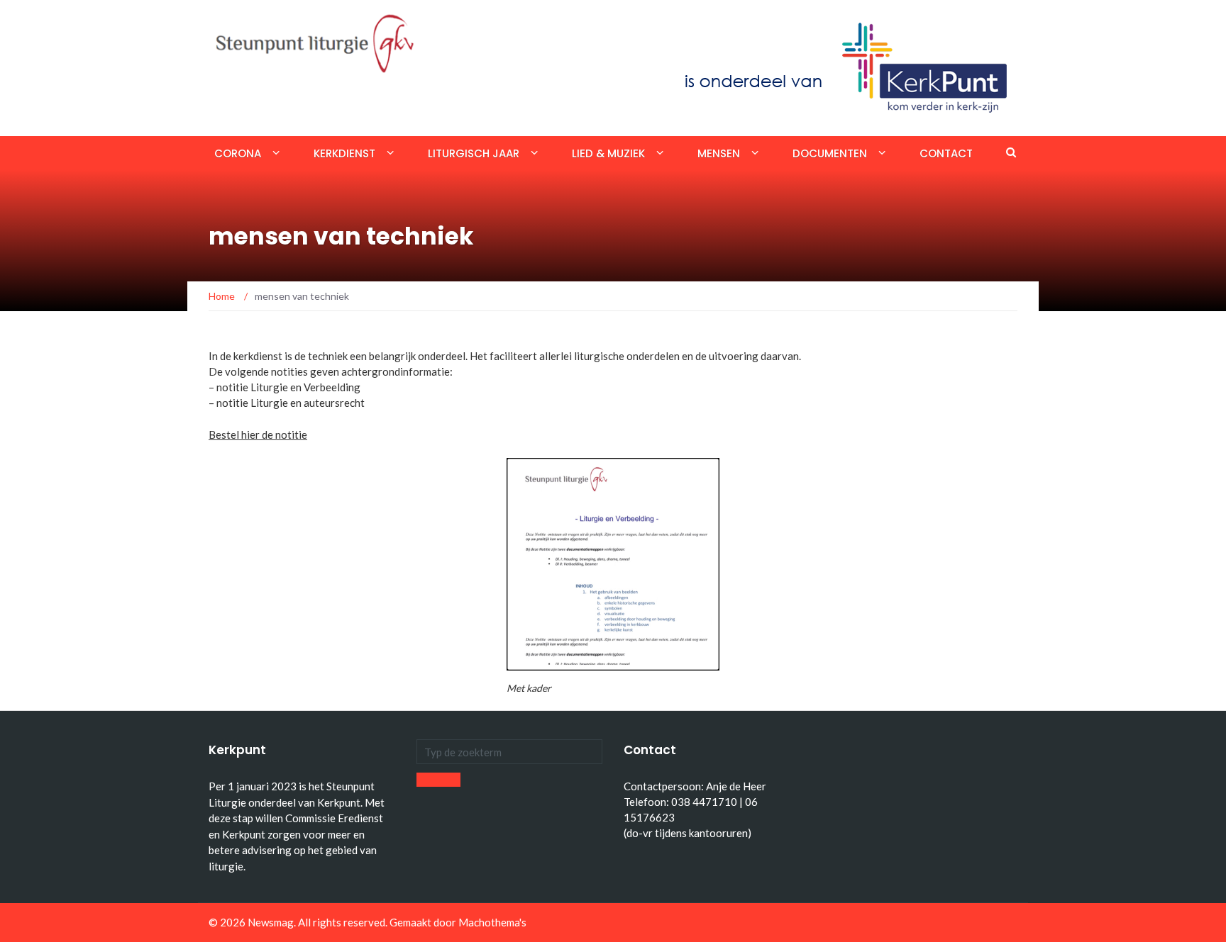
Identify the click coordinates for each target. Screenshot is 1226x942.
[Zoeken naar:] (509, 751)
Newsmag (271, 922)
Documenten (830, 153)
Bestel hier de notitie (258, 434)
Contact (946, 153)
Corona (237, 153)
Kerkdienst (344, 153)
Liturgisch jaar (473, 153)
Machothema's (492, 922)
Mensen (718, 153)
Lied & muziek (608, 153)
